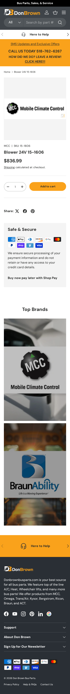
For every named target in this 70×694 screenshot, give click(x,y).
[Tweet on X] (17, 211)
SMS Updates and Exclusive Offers (35, 44)
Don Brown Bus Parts (24, 678)
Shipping (9, 167)
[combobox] (35, 22)
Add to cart (47, 186)
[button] (55, 12)
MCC (7, 146)
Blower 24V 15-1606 (25, 72)
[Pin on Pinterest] (33, 211)
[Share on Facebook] (25, 211)
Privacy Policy (11, 684)
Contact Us (46, 684)
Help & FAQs (30, 684)
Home (7, 72)
